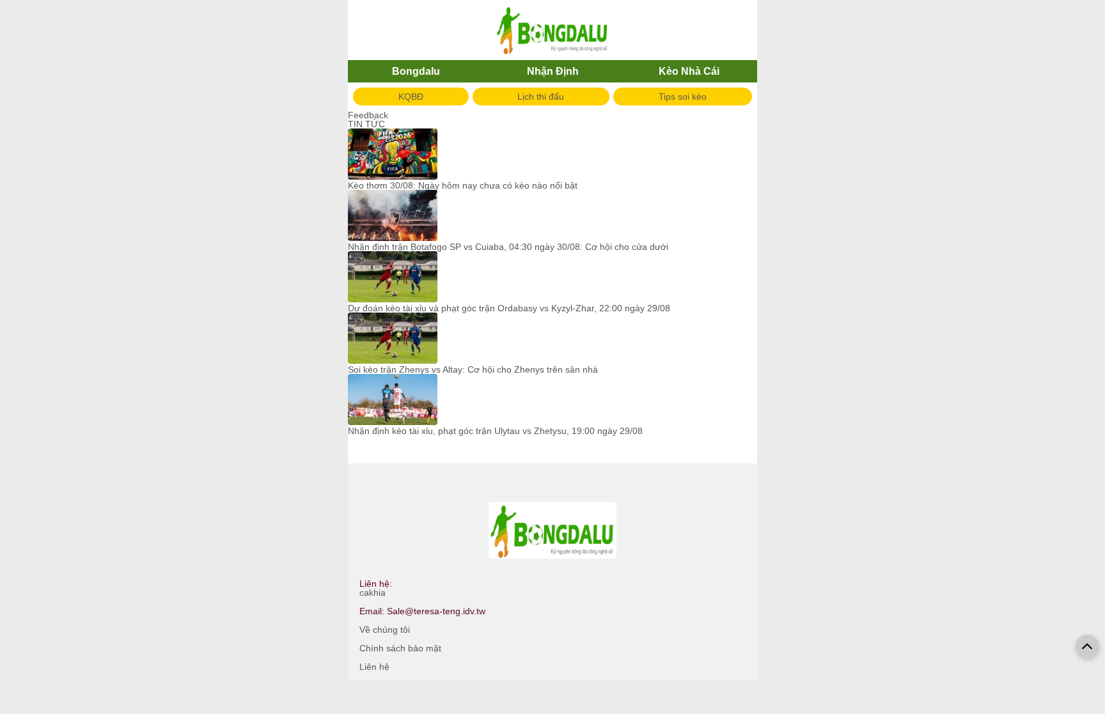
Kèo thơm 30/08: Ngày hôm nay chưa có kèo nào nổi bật (462, 185)
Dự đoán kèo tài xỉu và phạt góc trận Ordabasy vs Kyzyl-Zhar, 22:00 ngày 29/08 (509, 308)
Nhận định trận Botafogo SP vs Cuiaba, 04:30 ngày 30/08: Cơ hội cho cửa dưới (508, 246)
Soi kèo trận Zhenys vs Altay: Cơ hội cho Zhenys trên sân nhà (473, 369)
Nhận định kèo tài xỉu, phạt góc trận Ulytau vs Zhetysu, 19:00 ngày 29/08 (495, 430)
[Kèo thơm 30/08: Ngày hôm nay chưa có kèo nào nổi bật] (392, 154)
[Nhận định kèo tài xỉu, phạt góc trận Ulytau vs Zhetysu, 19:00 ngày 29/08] (392, 400)
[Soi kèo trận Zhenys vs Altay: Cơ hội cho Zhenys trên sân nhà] (392, 339)
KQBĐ (410, 96)
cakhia (372, 592)
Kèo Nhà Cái (689, 71)
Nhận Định (553, 71)
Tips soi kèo (683, 96)
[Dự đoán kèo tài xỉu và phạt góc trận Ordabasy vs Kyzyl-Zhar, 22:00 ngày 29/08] (392, 277)
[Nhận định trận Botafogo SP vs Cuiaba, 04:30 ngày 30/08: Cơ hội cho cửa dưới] (392, 216)
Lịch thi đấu (540, 96)
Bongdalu (416, 71)
